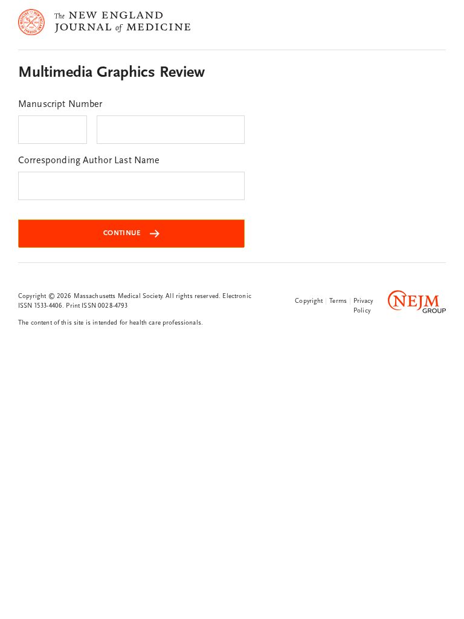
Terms (338, 301)
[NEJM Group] (417, 304)
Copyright (309, 301)
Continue (121, 233)
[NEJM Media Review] (104, 42)
